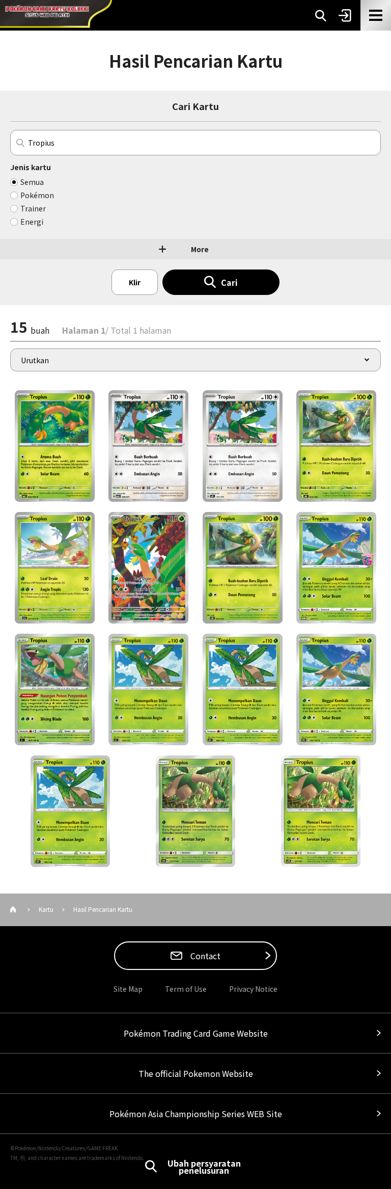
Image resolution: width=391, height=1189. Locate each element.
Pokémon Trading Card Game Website (196, 1033)
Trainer (33, 208)
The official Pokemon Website (195, 1073)
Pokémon (37, 195)
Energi (31, 222)
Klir (135, 282)
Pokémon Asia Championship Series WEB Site (195, 1113)
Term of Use (186, 989)
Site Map (128, 989)
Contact (204, 956)
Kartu (46, 909)
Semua (32, 182)
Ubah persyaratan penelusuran (204, 1166)
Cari (229, 282)
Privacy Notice (253, 989)
